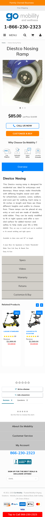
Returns (22, 286)
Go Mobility (18, 493)
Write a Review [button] (23, 389)
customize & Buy (22, 294)
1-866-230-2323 (22, 27)
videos (22, 268)
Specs (22, 260)
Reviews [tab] (6, 400)
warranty (22, 277)
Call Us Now (24, 125)
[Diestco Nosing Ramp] (22, 82)
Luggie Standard (11, 331)
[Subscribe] (36, 478)
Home (3, 43)
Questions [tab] (21, 400)
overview (22, 166)
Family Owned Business (22, 2)
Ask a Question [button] (23, 395)
